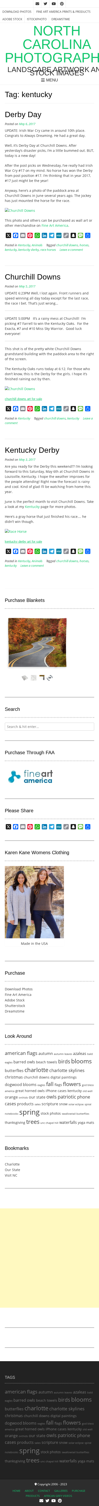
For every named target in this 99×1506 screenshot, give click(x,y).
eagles (41, 1085)
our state (37, 1097)
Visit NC (11, 1175)
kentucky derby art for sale (23, 541)
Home (16, 1491)
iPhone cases (56, 1090)
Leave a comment (71, 250)
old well (88, 1091)
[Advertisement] (49, 1258)
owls (51, 1096)
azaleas (79, 1053)
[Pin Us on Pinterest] (62, 4)
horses (84, 245)
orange (11, 1097)
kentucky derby (28, 250)
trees (32, 1122)
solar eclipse (76, 1104)
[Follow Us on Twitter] (45, 4)
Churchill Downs (33, 277)
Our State (12, 1169)
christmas (14, 1077)
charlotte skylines (67, 1070)
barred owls (24, 1062)
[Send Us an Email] (37, 4)
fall (50, 1084)
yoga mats (86, 1122)
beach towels (46, 1062)
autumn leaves (63, 1054)
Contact (44, 1491)
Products (33, 1496)
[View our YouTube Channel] (54, 4)
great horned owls (30, 1090)
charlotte (36, 1070)
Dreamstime (60, 19)
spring (29, 1112)
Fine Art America (55, 225)
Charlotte (12, 1164)
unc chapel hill (49, 1123)
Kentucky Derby (32, 450)
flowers (72, 1084)
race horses (48, 250)
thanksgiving (15, 1122)
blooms (81, 1061)
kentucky (11, 250)
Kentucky (24, 245)
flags (58, 1084)
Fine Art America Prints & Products (63, 12)
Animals (37, 245)
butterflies (14, 1070)
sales (38, 1104)
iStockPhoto (37, 19)
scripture (50, 1103)
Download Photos (16, 12)
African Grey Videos (58, 1496)
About (29, 1491)
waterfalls (68, 1122)
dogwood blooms (21, 1084)
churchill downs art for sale (23, 399)
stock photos (51, 1113)
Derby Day (23, 114)
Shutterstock (15, 1005)
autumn (45, 1053)
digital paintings (63, 1077)
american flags (21, 1053)
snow (63, 1104)
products (25, 1103)
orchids (23, 1097)
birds (64, 1061)
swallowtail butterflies (75, 1113)
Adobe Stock (12, 19)
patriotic (67, 1096)
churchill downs (67, 245)
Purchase (78, 1491)
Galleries (61, 1491)
